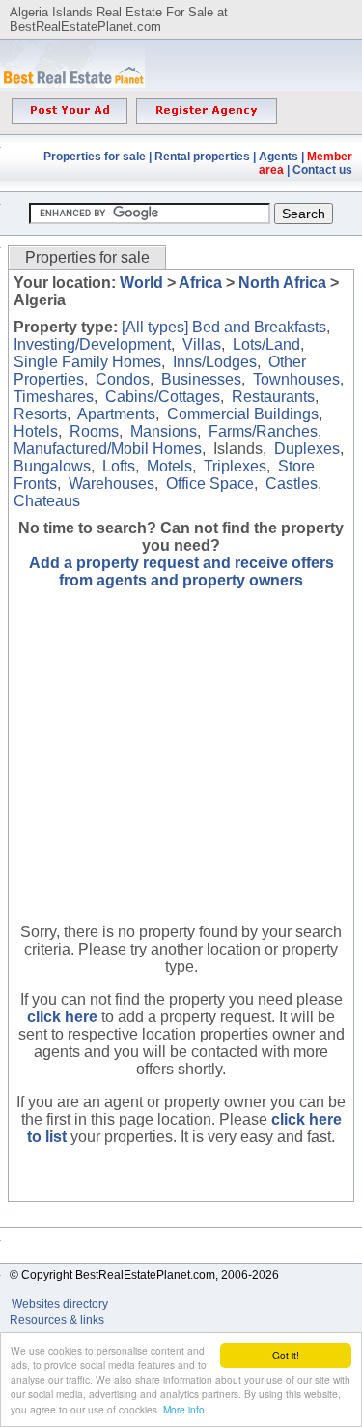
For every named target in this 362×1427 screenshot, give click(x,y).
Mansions (163, 431)
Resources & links (57, 1320)
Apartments (116, 414)
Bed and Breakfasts (259, 327)
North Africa (282, 282)
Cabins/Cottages (162, 396)
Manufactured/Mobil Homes (108, 449)
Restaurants (273, 396)
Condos (123, 379)
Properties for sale (94, 156)
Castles (291, 483)
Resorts (40, 414)
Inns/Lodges (215, 362)
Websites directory (61, 1304)
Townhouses (296, 379)
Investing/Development (92, 344)
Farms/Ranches (263, 431)
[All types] (155, 327)
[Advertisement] (181, 769)
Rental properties (202, 156)
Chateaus (47, 501)
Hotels (36, 431)
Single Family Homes (87, 362)
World (141, 282)
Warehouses (111, 483)
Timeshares (54, 396)
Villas (201, 344)
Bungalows (52, 466)
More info (184, 1409)
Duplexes (307, 449)
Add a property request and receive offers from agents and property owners (181, 571)
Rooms (94, 431)
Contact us (322, 170)
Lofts (118, 466)
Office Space (210, 483)
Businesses (201, 379)
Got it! (285, 1355)
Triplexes (235, 466)
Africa (200, 282)
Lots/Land (266, 344)
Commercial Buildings (243, 414)
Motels (169, 466)
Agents (278, 156)
